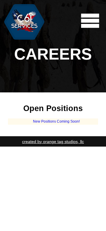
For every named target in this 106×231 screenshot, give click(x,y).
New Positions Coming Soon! (56, 121)
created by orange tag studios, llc (53, 141)
